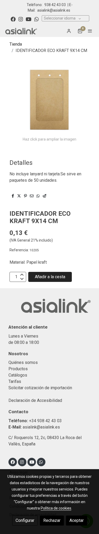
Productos (18, 368)
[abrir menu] (90, 30)
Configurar (25, 520)
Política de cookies (56, 508)
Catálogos (17, 375)
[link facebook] (13, 18)
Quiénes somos (23, 362)
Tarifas (14, 381)
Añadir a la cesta (50, 276)
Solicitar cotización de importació (39, 387)
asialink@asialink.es (53, 10)
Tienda (16, 44)
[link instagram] (20, 18)
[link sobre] (49, 309)
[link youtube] (28, 18)
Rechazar (51, 520)
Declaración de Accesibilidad (35, 400)
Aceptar (76, 520)
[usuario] (69, 30)
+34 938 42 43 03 (45, 420)
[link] (21, 31)
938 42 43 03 (55, 5)
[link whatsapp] (36, 18)
